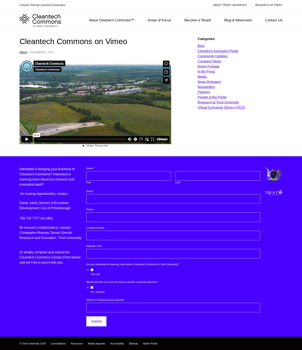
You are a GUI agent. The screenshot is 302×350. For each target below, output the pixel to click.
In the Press (206, 71)
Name (90, 168)
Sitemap (133, 343)
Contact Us (273, 20)
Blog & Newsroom (238, 20)
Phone (90, 209)
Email (90, 191)
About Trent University (230, 5)
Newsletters (206, 87)
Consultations (58, 343)
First (88, 182)
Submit (96, 321)
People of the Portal (212, 97)
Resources (77, 343)
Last (177, 182)
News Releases (209, 82)
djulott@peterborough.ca (37, 213)
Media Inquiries (96, 343)
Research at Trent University (218, 102)
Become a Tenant (197, 20)
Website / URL (94, 246)
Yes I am (95, 274)
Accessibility (117, 343)
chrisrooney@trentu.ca (36, 243)
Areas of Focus (159, 20)
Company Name (95, 227)
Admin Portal (150, 343)
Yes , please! (98, 291)
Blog (201, 46)
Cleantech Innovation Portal (218, 51)
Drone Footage (209, 66)
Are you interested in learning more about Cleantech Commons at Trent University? (132, 264)
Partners (204, 92)
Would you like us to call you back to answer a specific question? (122, 282)
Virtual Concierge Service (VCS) (221, 107)
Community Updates (212, 56)
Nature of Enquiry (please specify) (105, 299)
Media (23, 52)
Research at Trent (268, 5)
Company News (209, 61)
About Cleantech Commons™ (111, 20)
